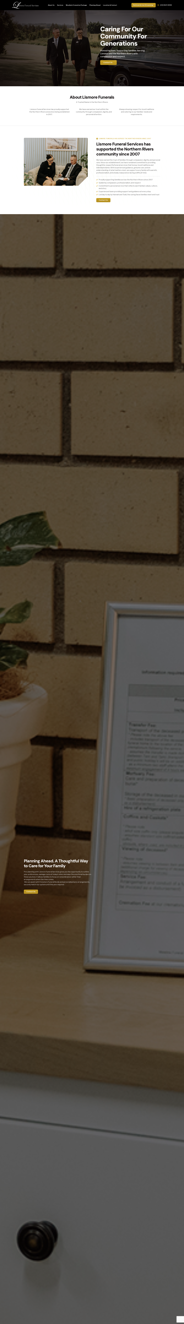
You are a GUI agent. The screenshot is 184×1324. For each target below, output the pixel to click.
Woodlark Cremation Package (76, 5)
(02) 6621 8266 (166, 5)
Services (60, 5)
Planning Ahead (95, 5)
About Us (51, 5)
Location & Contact (110, 5)
